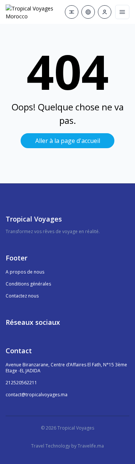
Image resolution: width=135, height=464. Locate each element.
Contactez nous (22, 296)
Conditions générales (28, 284)
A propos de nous (25, 272)
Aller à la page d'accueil (67, 141)
